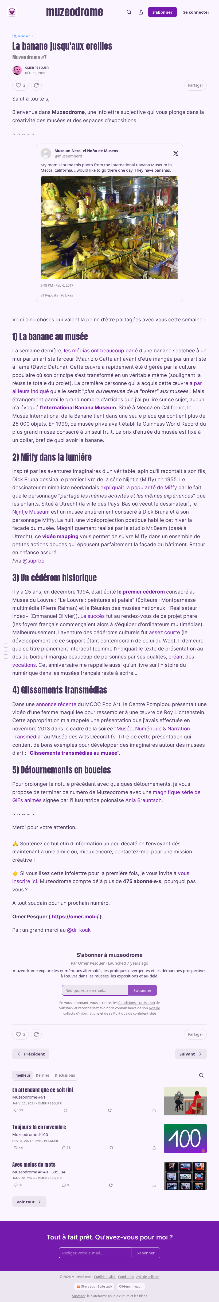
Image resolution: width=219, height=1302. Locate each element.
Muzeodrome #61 (29, 1097)
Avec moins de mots (34, 1165)
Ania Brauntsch (143, 800)
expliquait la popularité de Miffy (138, 487)
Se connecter (196, 12)
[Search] (129, 12)
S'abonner (162, 12)
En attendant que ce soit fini (42, 1090)
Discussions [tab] (65, 1075)
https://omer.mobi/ (75, 917)
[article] (109, 1101)
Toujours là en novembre (39, 1127)
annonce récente (56, 704)
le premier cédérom (141, 592)
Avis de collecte (147, 1276)
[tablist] (45, 1075)
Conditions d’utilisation (136, 1002)
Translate (24, 36)
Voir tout (26, 1201)
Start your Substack (96, 1286)
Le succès (92, 616)
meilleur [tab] (22, 1075)
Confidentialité (105, 1276)
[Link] (5, 337)
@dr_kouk (79, 930)
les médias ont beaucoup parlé (101, 351)
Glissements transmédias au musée (73, 753)
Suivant (187, 1054)
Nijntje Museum (31, 512)
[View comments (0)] (65, 1110)
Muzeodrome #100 (30, 1134)
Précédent (34, 1054)
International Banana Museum (79, 408)
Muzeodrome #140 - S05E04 (38, 1171)
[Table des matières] (6, 651)
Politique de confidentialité (134, 1013)
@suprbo (33, 561)
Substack (78, 1296)
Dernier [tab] (42, 1075)
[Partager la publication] (140, 12)
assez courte (164, 632)
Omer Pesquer (37, 68)
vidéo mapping (60, 536)
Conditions (126, 1276)
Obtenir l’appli (131, 1286)
